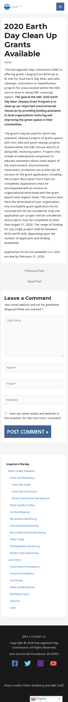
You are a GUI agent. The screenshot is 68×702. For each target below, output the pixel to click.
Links (13, 607)
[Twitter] (27, 663)
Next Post (34, 281)
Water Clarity (17, 539)
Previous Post (34, 271)
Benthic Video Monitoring (24, 553)
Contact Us (38, 636)
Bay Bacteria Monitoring (23, 518)
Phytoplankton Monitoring (25, 546)
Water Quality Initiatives (21, 471)
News (8, 62)
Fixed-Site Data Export (24, 491)
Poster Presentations (22, 573)
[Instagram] (40, 663)
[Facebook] (14, 663)
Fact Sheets (16, 580)
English (41, 698)
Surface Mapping (19, 512)
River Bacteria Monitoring (24, 525)
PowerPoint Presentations (25, 566)
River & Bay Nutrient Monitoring (28, 532)
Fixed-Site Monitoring (22, 477)
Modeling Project (19, 594)
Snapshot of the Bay (17, 464)
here (50, 252)
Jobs (25, 636)
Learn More (14, 559)
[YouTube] (53, 663)
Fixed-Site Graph (21, 484)
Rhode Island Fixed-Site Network (30, 498)
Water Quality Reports (22, 587)
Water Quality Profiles (22, 505)
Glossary (15, 601)
